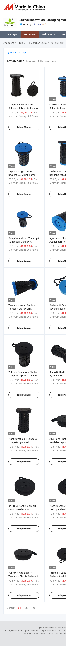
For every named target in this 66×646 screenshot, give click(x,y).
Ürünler (31, 34)
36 (26, 607)
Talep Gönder (24, 127)
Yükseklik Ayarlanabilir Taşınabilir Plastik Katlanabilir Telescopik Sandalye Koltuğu (23, 576)
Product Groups (18, 52)
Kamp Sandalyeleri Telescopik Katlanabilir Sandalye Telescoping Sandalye (23, 242)
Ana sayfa (12, 34)
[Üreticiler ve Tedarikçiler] (24, 7)
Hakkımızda (48, 34)
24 (19, 608)
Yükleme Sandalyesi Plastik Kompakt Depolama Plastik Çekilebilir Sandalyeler (22, 375)
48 (34, 607)
